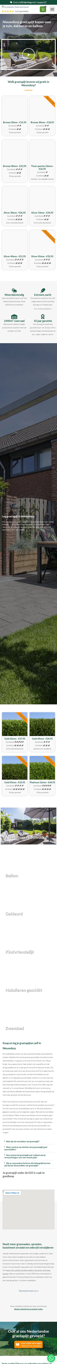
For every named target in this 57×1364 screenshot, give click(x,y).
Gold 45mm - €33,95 (14, 782)
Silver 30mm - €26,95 (15, 212)
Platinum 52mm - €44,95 (42, 782)
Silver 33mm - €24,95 (42, 212)
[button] (52, 9)
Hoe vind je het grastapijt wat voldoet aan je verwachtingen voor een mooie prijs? (25, 1156)
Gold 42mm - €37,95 (14, 738)
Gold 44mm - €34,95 (42, 738)
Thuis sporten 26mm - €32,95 (42, 167)
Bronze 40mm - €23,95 (14, 166)
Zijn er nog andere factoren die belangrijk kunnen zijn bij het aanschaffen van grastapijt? (27, 1164)
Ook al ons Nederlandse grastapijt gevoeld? (28, 1333)
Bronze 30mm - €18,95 (42, 122)
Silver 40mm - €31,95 (15, 256)
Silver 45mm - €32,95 (42, 256)
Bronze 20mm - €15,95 (14, 122)
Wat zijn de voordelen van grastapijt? (22, 1141)
